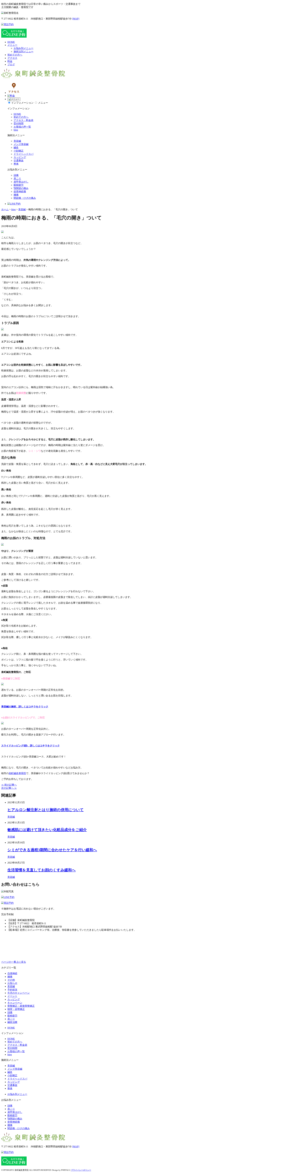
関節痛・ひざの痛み (25, 198)
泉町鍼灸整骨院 (17, 773)
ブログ (11, 64)
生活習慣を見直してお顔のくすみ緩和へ (41, 870)
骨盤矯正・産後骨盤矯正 (21, 1006)
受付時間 (19, 123)
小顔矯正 (19, 150)
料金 (9, 61)
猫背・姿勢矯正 (16, 1009)
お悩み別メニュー (23, 48)
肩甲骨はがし (21, 181)
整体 (16, 163)
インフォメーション (22, 102)
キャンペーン (14, 1002)
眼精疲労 (19, 185)
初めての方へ (14, 54)
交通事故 (19, 160)
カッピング (20, 157)
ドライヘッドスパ (23, 154)
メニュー (12, 45)
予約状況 (12, 989)
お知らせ (12, 983)
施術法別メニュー (23, 51)
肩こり (17, 178)
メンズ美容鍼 (21, 144)
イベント (12, 996)
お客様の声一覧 (22, 126)
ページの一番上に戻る (13, 962)
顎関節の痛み (21, 188)
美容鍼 (17, 141)
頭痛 (16, 175)
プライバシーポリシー (81, 1170)
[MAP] (75, 18)
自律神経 (12, 973)
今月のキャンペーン (18, 993)
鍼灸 (16, 147)
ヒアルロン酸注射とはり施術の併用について (45, 810)
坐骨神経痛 (20, 191)
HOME (11, 42)
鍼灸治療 (12, 1022)
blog (16, 130)
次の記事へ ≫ (9, 788)
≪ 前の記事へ (9, 784)
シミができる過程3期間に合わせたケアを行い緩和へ (52, 850)
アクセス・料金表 (23, 120)
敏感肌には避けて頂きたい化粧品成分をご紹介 (47, 830)
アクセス (12, 58)
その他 (11, 980)
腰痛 (16, 194)
